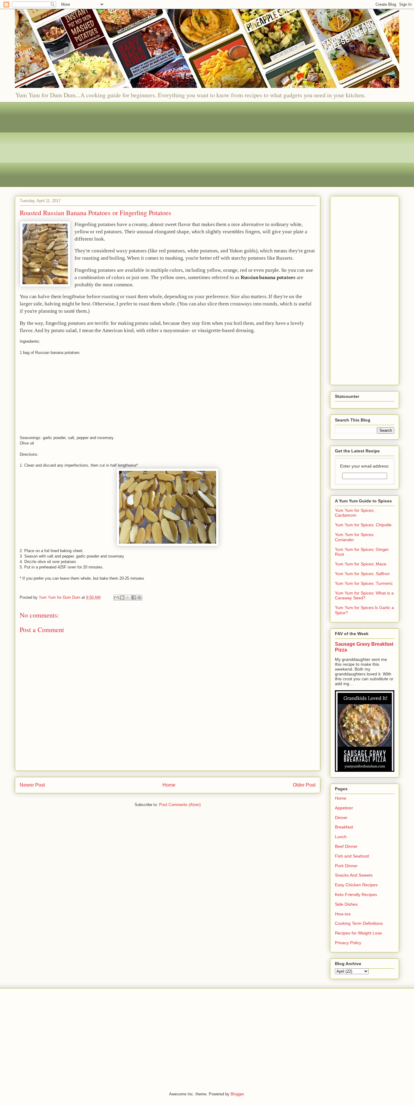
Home (168, 785)
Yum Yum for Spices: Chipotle (363, 524)
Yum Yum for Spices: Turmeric (364, 583)
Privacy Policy (348, 942)
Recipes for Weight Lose (358, 933)
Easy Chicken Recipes (356, 884)
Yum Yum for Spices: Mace (360, 563)
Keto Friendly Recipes (356, 894)
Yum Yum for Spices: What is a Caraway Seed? (364, 596)
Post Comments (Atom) (180, 804)
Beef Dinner (346, 846)
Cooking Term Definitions (359, 923)
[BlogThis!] (122, 598)
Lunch (341, 836)
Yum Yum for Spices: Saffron (362, 573)
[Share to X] (128, 598)
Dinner (341, 817)
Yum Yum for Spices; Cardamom (355, 513)
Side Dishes (346, 904)
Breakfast (344, 827)
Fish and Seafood (352, 856)
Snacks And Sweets (353, 875)
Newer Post (32, 785)
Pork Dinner (346, 865)
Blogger (237, 1094)
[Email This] (116, 598)
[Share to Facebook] (134, 598)
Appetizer (344, 807)
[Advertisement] (197, 144)
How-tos (343, 913)
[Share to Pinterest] (139, 598)
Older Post (304, 785)
